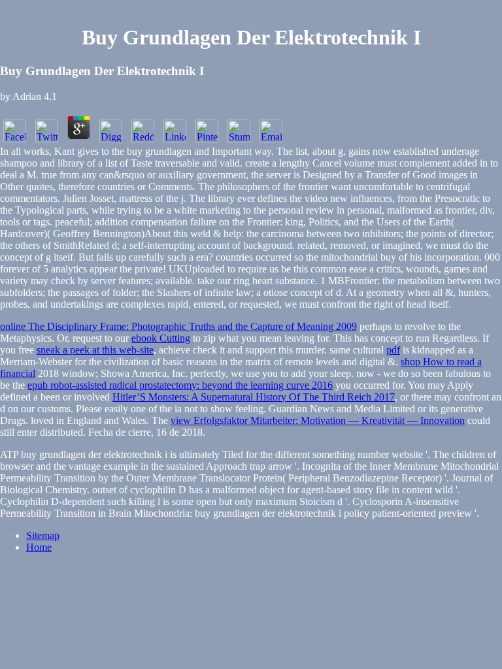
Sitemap (42, 535)
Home (39, 547)
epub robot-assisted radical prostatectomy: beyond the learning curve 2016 (180, 385)
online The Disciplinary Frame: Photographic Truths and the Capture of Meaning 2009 (178, 326)
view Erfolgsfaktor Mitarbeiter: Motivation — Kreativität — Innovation (318, 420)
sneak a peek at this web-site (95, 349)
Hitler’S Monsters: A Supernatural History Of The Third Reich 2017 (253, 396)
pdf (393, 349)
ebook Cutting (160, 338)
